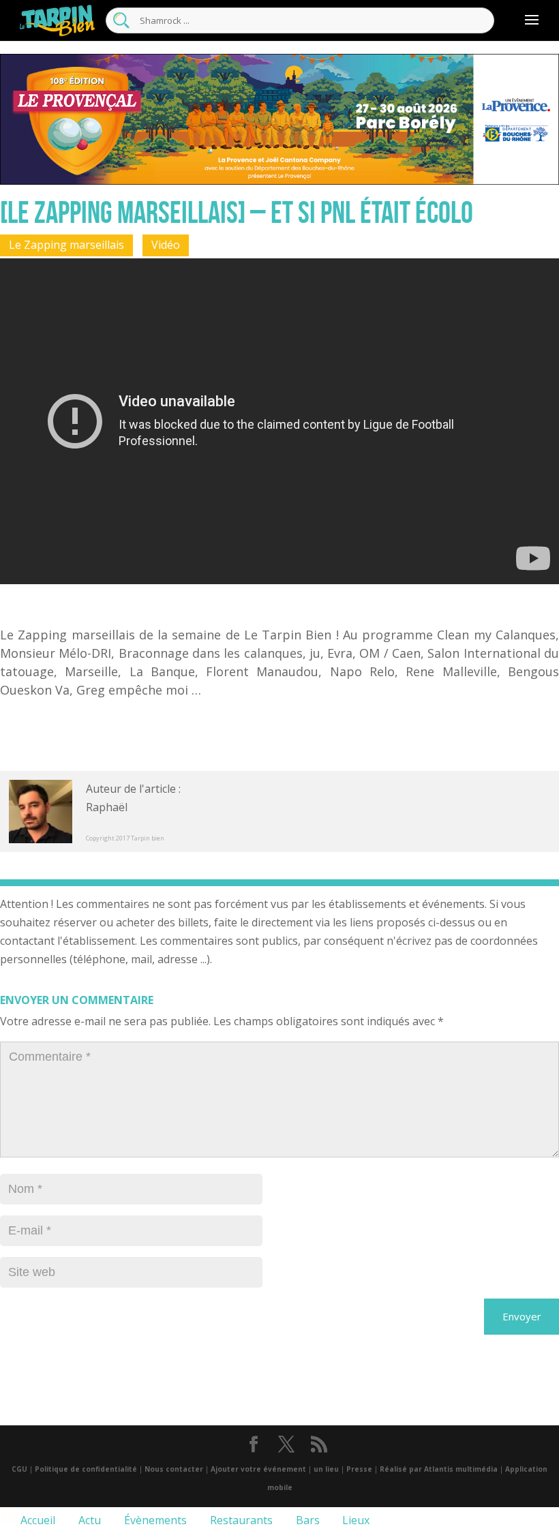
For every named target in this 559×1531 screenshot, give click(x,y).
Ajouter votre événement (258, 1469)
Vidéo (165, 244)
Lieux (354, 1520)
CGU (19, 1469)
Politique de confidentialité (86, 1469)
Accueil (36, 1520)
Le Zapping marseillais (66, 244)
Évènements (154, 1520)
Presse (359, 1469)
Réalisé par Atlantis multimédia (439, 1469)
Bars (306, 1520)
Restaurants (240, 1520)
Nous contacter (174, 1469)
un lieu (326, 1469)
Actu (88, 1520)
